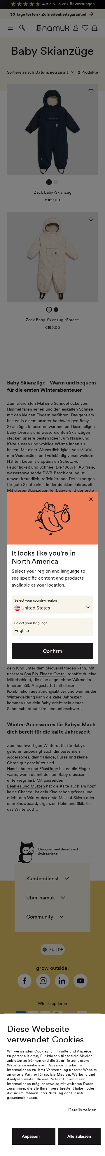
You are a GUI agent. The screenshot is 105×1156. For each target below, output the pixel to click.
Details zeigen (82, 1110)
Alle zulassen (79, 1136)
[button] (52, 605)
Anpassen (31, 1136)
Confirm (52, 651)
